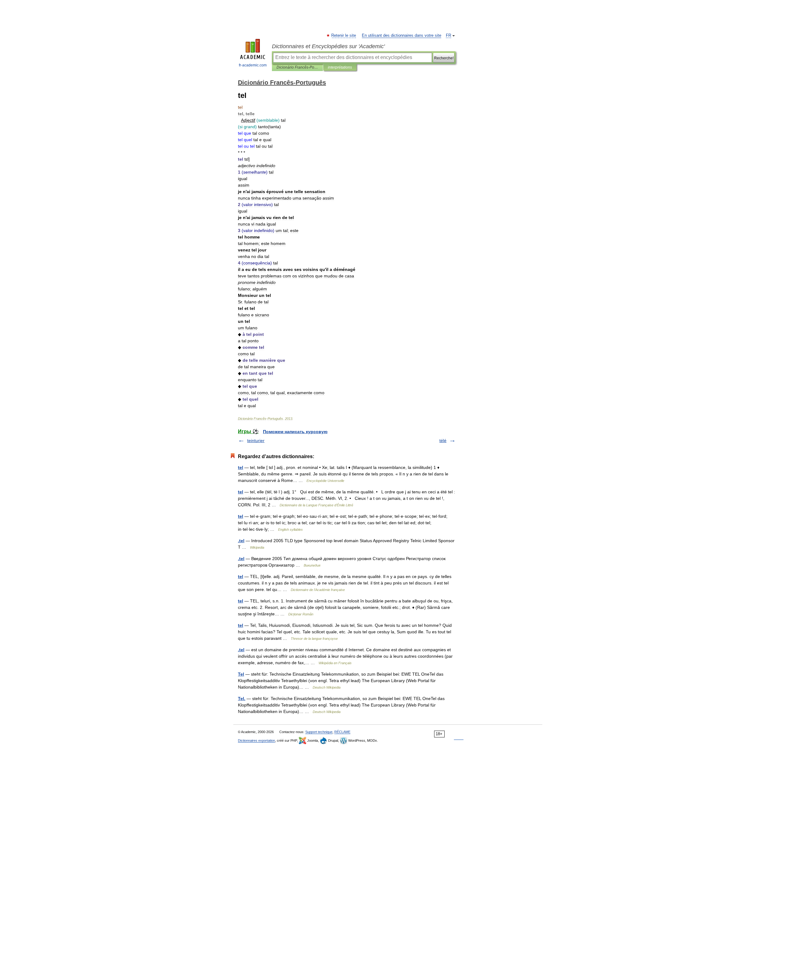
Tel (241, 674)
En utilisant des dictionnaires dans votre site (401, 35)
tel (240, 467)
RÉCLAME (342, 732)
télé (442, 440)
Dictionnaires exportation (256, 740)
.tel (241, 540)
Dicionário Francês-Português (297, 67)
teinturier (255, 440)
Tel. (241, 698)
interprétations (340, 67)
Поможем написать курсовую (295, 431)
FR (448, 35)
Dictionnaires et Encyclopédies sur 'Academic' (328, 46)
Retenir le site (344, 35)
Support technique (318, 732)
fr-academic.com (253, 65)
